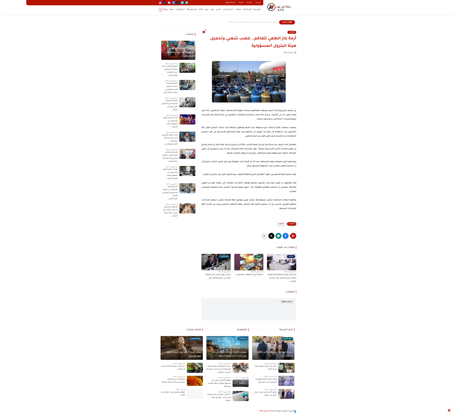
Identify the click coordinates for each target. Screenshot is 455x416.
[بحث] (160, 9)
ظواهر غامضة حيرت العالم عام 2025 (173, 393)
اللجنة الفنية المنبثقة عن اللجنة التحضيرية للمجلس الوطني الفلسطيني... (170, 193)
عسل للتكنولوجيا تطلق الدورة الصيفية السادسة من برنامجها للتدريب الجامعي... (218, 369)
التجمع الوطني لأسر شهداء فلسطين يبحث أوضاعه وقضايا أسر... (170, 70)
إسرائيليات (180, 10)
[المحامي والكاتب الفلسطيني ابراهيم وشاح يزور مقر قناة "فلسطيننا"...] (187, 154)
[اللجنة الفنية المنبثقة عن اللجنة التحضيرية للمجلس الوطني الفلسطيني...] (187, 188)
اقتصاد (291, 32)
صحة (172, 10)
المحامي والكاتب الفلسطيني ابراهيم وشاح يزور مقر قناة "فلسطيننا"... (170, 156)
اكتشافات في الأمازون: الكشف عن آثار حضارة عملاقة (173, 380)
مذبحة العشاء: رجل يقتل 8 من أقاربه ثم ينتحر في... (275, 354)
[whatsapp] (186, 2)
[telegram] (182, 2)
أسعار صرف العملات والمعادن (249, 275)
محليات (238, 10)
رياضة (165, 10)
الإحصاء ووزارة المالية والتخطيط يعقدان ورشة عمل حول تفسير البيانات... (282, 278)
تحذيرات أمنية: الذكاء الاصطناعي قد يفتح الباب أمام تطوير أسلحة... (229, 354)
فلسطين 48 (192, 10)
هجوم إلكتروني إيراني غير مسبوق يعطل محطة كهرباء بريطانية (219, 383)
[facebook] (173, 2)
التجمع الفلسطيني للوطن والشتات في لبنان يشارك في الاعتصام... (179, 52)
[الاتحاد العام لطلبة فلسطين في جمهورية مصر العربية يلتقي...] (187, 171)
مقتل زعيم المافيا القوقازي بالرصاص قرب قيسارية (266, 380)
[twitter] (178, 2)
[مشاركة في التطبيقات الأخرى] (264, 236)
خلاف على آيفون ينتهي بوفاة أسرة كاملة (266, 367)
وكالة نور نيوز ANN (266, 411)
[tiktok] (164, 2)
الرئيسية (257, 10)
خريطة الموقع (230, 2)
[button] (286, 236)
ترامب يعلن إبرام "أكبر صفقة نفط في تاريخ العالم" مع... (218, 276)
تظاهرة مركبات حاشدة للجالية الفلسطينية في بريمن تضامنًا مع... (170, 88)
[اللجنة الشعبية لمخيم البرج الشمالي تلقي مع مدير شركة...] (187, 102)
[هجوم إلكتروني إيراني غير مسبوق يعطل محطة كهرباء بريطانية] (241, 382)
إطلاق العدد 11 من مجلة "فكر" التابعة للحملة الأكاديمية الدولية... (252, 22)
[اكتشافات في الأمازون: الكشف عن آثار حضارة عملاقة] (195, 381)
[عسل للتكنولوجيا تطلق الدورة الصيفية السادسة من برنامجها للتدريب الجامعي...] (241, 368)
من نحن (258, 2)
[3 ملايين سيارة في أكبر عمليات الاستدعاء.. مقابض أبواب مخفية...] (241, 396)
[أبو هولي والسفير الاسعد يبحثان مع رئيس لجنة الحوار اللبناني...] (187, 208)
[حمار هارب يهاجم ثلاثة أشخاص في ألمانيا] (195, 368)
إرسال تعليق (287, 302)
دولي (212, 10)
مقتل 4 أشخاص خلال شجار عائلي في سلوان (266, 393)
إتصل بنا (249, 2)
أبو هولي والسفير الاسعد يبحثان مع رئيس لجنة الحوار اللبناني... (170, 211)
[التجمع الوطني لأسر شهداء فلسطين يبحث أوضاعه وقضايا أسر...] (187, 68)
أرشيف (241, 2)
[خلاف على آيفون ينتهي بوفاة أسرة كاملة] (286, 368)
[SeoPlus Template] (294, 411)
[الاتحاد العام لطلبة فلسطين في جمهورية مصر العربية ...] (187, 119)
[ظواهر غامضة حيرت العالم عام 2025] (195, 394)
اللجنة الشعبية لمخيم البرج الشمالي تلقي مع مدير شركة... (169, 105)
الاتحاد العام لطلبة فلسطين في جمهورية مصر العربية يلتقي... (170, 174)
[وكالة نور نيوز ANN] (280, 7)
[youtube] (169, 2)
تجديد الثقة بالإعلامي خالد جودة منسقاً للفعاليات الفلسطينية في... (170, 139)
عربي (207, 10)
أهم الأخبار (247, 10)
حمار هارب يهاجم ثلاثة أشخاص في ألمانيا (173, 367)
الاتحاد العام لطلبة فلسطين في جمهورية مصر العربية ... (170, 122)
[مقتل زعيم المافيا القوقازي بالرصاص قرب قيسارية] (286, 381)
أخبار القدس (228, 10)
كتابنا (201, 10)
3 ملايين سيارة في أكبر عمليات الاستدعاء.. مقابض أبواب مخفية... (219, 398)
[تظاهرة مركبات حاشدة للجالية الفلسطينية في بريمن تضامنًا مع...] (187, 85)
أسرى (218, 10)
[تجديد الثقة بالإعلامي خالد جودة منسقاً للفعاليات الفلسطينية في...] (187, 137)
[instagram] (160, 2)
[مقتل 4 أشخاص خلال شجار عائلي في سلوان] (286, 394)
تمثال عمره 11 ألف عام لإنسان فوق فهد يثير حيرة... (184, 354)
